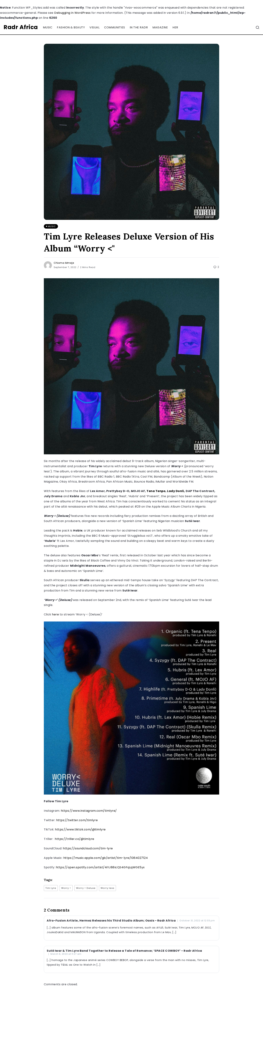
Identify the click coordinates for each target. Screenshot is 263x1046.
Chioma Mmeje (64, 263)
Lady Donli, (176, 491)
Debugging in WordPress (72, 13)
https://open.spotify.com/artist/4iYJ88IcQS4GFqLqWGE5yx (100, 867)
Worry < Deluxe (86, 888)
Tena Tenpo (156, 491)
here (55, 614)
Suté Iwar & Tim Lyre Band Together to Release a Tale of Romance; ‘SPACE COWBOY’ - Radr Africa (124, 951)
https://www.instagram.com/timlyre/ (89, 811)
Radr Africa (21, 27)
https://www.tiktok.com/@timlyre (80, 829)
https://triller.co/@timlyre (74, 839)
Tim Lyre (50, 888)
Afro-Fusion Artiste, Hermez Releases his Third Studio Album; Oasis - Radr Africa (111, 920)
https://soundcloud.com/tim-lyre (88, 848)
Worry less (107, 888)
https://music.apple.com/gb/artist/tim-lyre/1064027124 (105, 858)
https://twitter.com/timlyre (77, 820)
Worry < (66, 888)
